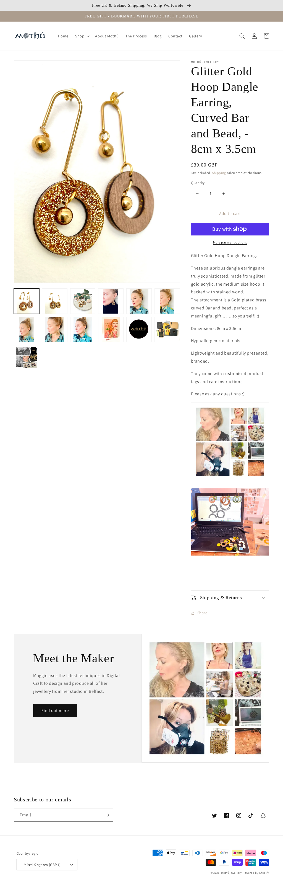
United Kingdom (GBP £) (41, 864)
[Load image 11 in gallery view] (139, 329)
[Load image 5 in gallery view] (139, 301)
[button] (82, 36)
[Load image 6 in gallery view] (167, 301)
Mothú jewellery (232, 873)
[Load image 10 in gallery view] (111, 329)
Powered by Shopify (256, 873)
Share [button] (202, 612)
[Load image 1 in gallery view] (26, 301)
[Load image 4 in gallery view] (111, 301)
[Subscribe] (107, 815)
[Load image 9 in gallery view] (83, 329)
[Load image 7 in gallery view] (26, 329)
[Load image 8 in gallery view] (54, 329)
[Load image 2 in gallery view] (54, 301)
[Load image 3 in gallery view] (83, 301)
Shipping (219, 173)
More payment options (230, 242)
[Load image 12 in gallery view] (167, 329)
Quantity (198, 182)
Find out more (55, 710)
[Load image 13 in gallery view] (26, 357)
